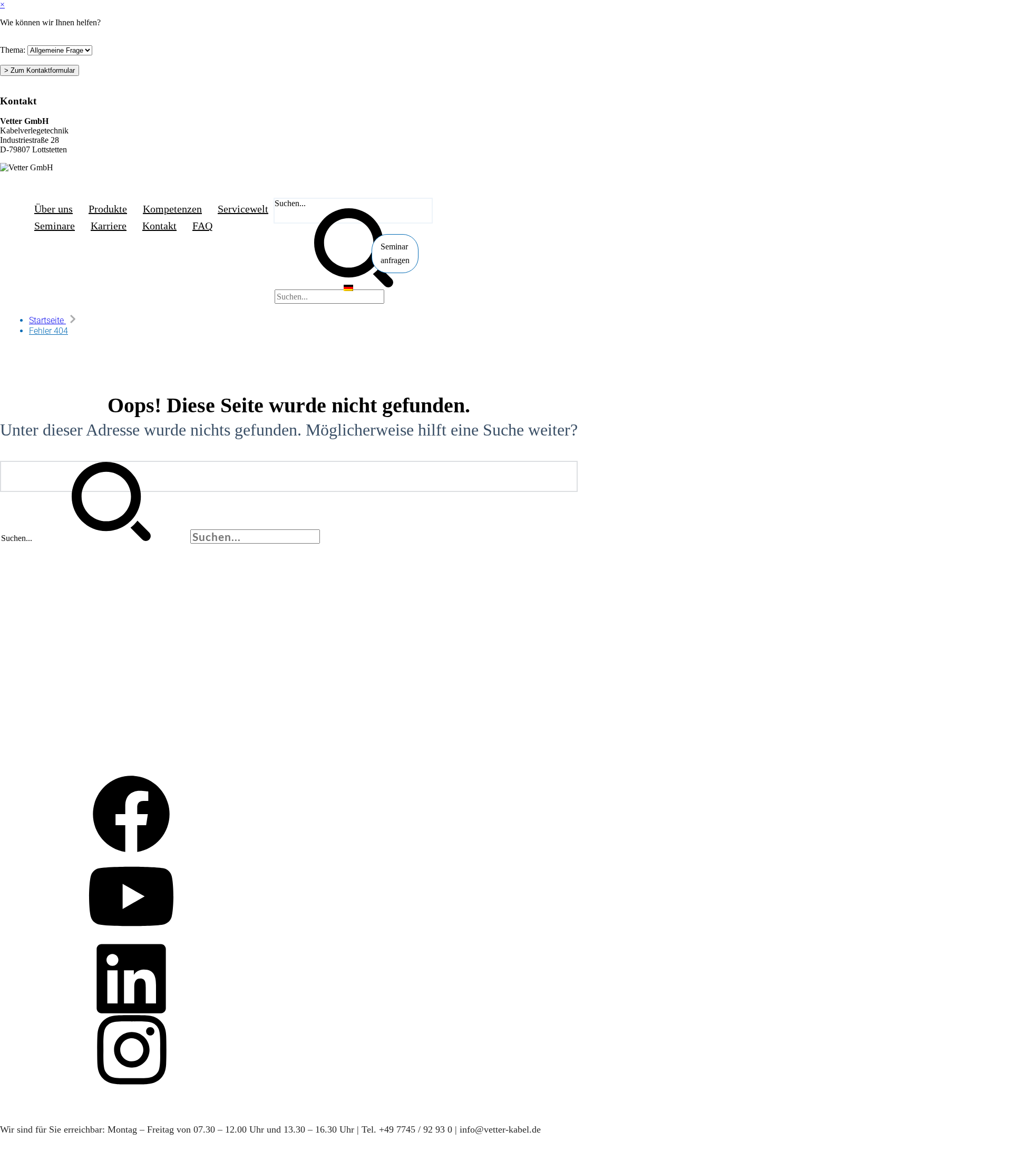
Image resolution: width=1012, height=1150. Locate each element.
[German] (348, 288)
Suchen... (290, 203)
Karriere (20, 725)
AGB (15, 571)
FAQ (14, 648)
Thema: (12, 49)
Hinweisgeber (29, 694)
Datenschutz (26, 679)
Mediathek (29, 786)
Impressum (24, 557)
